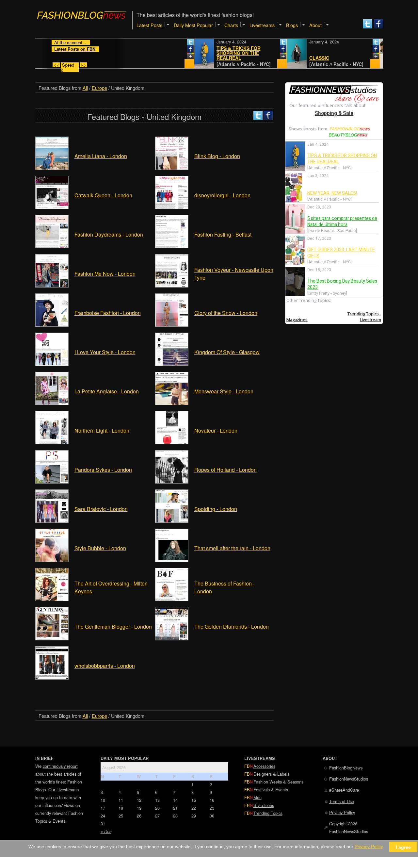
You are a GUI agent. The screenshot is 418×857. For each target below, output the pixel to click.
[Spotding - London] (171, 520)
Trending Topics (267, 813)
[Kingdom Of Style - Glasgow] (171, 364)
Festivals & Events (270, 789)
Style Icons (263, 805)
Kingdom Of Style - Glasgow (227, 352)
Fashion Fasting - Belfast (222, 234)
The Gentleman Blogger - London (113, 626)
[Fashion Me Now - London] (52, 285)
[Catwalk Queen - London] (52, 207)
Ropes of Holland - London (225, 469)
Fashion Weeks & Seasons (278, 782)
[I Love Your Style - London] (52, 364)
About (315, 25)
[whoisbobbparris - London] (52, 677)
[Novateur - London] (171, 442)
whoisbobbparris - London (104, 665)
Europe (99, 87)
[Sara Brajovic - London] (52, 520)
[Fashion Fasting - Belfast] (171, 246)
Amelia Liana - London (100, 156)
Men (257, 797)
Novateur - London (215, 430)
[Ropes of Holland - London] (171, 481)
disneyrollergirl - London (222, 195)
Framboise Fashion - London (107, 313)
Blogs (292, 25)
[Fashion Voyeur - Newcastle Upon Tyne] (171, 285)
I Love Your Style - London (105, 352)
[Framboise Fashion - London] (52, 324)
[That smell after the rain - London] (171, 560)
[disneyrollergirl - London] (171, 207)
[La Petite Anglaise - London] (52, 403)
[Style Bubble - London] (52, 560)
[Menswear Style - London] (171, 403)
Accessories (264, 766)
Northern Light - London (101, 430)
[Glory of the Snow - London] (171, 324)
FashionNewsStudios (348, 779)
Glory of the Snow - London (225, 313)
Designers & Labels (271, 774)
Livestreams (67, 789)
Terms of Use (341, 801)
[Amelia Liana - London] (52, 168)
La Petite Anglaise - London (106, 391)
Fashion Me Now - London (105, 273)
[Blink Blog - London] (171, 168)
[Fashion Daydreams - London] (52, 246)
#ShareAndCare (344, 790)
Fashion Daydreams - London (108, 234)
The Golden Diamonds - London (231, 626)
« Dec (106, 831)
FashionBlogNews (345, 768)
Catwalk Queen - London (103, 195)
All (85, 87)
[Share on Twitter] (174, 43)
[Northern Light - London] (52, 442)
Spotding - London (215, 509)
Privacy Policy (342, 812)
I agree (403, 846)
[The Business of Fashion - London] (171, 599)
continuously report (60, 766)
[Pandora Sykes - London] (52, 481)
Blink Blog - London (217, 156)
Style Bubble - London (100, 548)
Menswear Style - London (223, 391)
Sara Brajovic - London (101, 509)
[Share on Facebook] (174, 50)
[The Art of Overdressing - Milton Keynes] (52, 599)
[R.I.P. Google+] (174, 57)
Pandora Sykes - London (103, 469)
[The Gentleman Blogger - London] (52, 638)
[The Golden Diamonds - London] (171, 638)
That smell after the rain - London (232, 548)
